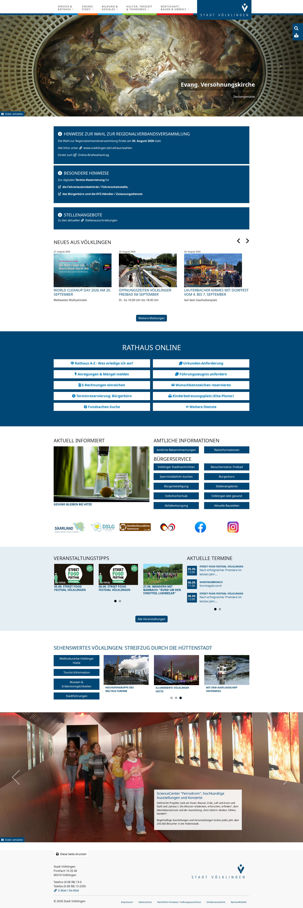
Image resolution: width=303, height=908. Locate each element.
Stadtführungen (76, 696)
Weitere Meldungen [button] (151, 318)
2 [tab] (120, 601)
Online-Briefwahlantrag (93, 155)
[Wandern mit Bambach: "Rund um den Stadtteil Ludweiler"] (163, 574)
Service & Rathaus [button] (65, 8)
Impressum (127, 901)
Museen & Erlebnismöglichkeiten (76, 684)
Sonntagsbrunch (211, 581)
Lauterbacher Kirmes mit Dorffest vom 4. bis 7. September (216, 292)
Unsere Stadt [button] (87, 8)
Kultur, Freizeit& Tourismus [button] (139, 8)
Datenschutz (145, 901)
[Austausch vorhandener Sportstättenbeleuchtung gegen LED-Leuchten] (101, 476)
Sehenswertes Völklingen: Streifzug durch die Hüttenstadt (133, 647)
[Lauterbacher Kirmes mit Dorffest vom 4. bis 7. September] (216, 270)
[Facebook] (200, 526)
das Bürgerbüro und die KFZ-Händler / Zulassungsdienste (102, 194)
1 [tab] (116, 601)
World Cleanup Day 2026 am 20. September (82, 292)
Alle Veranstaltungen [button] (151, 619)
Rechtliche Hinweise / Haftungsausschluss (179, 901)
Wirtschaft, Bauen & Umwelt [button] (174, 8)
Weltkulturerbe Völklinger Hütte (76, 660)
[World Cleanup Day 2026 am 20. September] (86, 270)
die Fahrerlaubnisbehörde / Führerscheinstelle (94, 187)
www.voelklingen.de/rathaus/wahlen (107, 147)
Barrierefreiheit (239, 901)
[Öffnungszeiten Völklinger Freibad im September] (151, 270)
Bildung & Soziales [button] (110, 8)
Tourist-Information (76, 672)
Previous (66, 478)
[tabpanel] (74, 578)
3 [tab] (181, 698)
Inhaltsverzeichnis (216, 901)
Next (138, 478)
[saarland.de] (69, 526)
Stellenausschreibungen (101, 220)
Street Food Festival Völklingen (221, 566)
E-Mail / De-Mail (68, 890)
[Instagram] (233, 526)
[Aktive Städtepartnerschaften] (168, 526)
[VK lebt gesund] (103, 526)
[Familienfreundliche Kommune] (135, 527)
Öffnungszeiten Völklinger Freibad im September (145, 292)
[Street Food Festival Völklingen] (73, 574)
